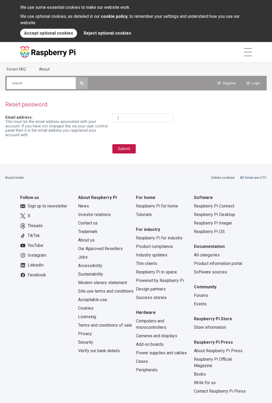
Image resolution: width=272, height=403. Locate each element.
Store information (210, 327)
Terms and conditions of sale (105, 325)
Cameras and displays (156, 335)
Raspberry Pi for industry (159, 237)
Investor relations (94, 214)
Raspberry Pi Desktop (214, 214)
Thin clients (146, 263)
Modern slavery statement (102, 282)
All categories (207, 254)
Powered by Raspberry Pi (160, 280)
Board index (14, 178)
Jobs (83, 257)
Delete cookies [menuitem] (223, 178)
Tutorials (144, 214)
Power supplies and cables (161, 352)
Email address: (19, 117)
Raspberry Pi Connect (214, 206)
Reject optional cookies (107, 33)
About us (86, 240)
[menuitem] (253, 83)
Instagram (37, 255)
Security (85, 342)
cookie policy (114, 16)
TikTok (34, 235)
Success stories (151, 297)
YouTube (35, 245)
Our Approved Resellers (100, 248)
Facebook (37, 274)
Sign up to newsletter (47, 206)
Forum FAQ (16, 69)
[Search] (82, 83)
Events (200, 303)
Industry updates (151, 254)
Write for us (205, 382)
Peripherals (147, 369)
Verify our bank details (99, 350)
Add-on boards (150, 344)
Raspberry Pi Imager (213, 223)
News (83, 206)
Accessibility (90, 265)
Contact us (88, 223)
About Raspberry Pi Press (218, 350)
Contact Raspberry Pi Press (220, 391)
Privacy (85, 333)
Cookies (86, 308)
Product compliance (154, 246)
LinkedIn (36, 265)
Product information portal (218, 263)
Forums (201, 295)
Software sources (210, 272)
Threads (35, 225)
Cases (142, 361)
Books (200, 374)
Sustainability (90, 274)
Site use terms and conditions (106, 291)
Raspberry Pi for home (157, 206)
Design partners (151, 289)
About (44, 69)
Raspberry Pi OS (209, 231)
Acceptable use (92, 299)
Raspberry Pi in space (156, 272)
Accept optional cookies (48, 33)
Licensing (87, 316)
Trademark (87, 231)
